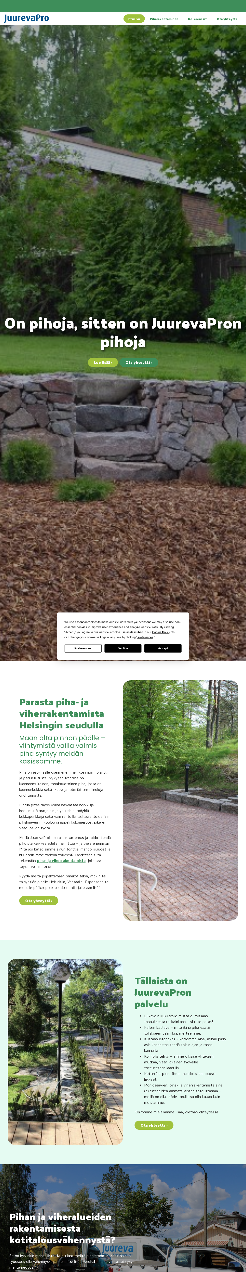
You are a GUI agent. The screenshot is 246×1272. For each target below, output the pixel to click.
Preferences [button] (145, 637)
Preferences (83, 648)
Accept (163, 648)
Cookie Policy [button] (161, 632)
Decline (123, 648)
